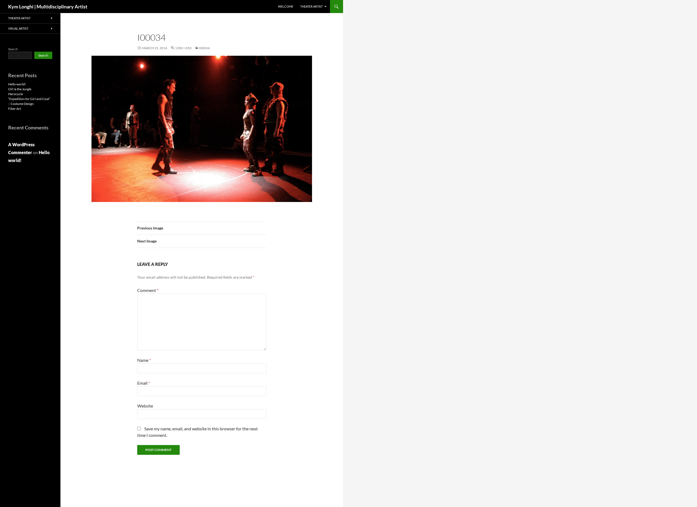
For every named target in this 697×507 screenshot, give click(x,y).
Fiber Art (14, 109)
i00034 (204, 48)
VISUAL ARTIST (18, 28)
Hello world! (17, 84)
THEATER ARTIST (311, 6)
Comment (147, 290)
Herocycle (15, 94)
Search (13, 49)
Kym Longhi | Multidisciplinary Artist (47, 7)
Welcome (285, 6)
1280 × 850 (183, 48)
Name (144, 360)
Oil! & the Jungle (19, 89)
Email (143, 382)
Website (145, 405)
